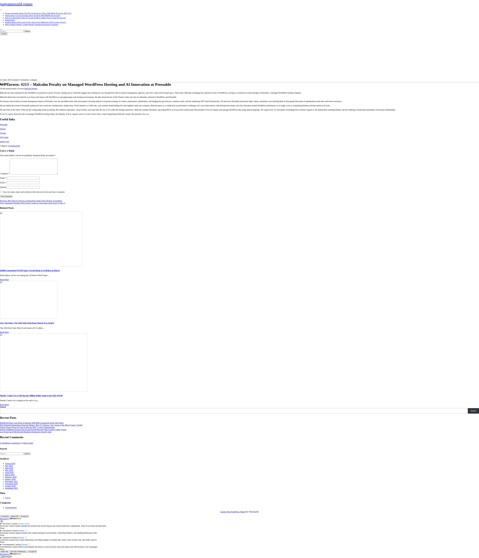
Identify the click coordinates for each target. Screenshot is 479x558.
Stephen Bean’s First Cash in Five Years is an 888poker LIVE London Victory (35, 22)
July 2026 (9, 466)
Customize (5, 516)
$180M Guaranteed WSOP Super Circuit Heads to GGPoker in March (30, 270)
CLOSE (3, 34)
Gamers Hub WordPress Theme (232, 512)
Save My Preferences (18, 552)
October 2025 (10, 486)
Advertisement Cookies (11, 545)
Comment (4, 174)
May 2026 (9, 470)
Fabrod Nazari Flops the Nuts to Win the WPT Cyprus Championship (27, 427)
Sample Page (10, 20)
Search (27, 31)
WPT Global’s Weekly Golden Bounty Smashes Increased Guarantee (31, 25)
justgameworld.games (16, 4)
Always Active (24, 524)
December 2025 (11, 481)
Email (3, 183)
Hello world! (28, 443)
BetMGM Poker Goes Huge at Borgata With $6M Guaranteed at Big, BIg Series (31, 423)
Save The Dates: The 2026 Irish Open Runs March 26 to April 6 (27, 323)
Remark (21, 531)
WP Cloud (4, 137)
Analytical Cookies (9, 538)
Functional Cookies (10, 531)
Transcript (239, 84)
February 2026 (11, 477)
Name (3, 178)
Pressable (3, 125)
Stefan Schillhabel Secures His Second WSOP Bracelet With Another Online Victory (33, 430)
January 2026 (10, 479)
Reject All (14, 516)
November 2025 (11, 484)
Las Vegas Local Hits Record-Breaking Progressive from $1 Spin (25, 432)
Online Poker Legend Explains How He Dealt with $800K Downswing (32, 16)
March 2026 (10, 475)
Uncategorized (14, 146)
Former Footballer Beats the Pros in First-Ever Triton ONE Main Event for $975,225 (38, 13)
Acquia (3, 133)
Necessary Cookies (10, 524)
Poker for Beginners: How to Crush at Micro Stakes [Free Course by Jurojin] (35, 18)
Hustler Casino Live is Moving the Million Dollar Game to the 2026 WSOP (31, 396)
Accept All (24, 516)
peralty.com (4, 142)
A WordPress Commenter (10, 443)
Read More (4, 280)
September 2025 (11, 488)
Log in (7, 498)
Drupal (2, 129)
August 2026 (10, 463)
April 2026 (9, 472)
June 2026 (9, 468)
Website (3, 187)
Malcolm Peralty (30, 89)
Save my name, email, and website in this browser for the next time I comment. (34, 192)
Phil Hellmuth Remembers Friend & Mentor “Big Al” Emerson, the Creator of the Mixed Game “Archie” (41, 425)
